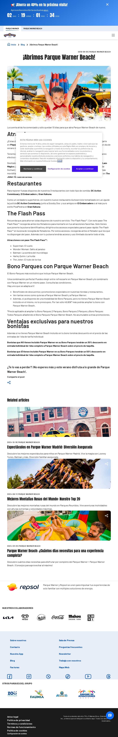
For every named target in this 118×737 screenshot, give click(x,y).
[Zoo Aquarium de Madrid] (12, 693)
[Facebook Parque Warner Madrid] (9, 676)
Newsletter (65, 653)
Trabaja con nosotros (70, 660)
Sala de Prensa (66, 640)
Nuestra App (16, 653)
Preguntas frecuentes (70, 647)
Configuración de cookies (17, 734)
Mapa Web (64, 667)
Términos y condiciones (19, 723)
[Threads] (108, 676)
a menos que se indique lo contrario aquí (79, 718)
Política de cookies (17, 730)
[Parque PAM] (86, 693)
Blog (12, 660)
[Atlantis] (62, 693)
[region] (59, 155)
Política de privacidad (18, 720)
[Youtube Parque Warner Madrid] (88, 676)
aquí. (46, 10)
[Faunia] (37, 693)
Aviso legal (12, 716)
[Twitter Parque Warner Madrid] (48, 676)
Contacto (15, 647)
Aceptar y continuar (85, 169)
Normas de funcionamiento (21, 727)
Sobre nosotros (18, 640)
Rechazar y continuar (33, 169)
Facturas (14, 667)
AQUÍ (60, 161)
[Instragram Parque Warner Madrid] (29, 676)
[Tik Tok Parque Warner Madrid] (67, 676)
